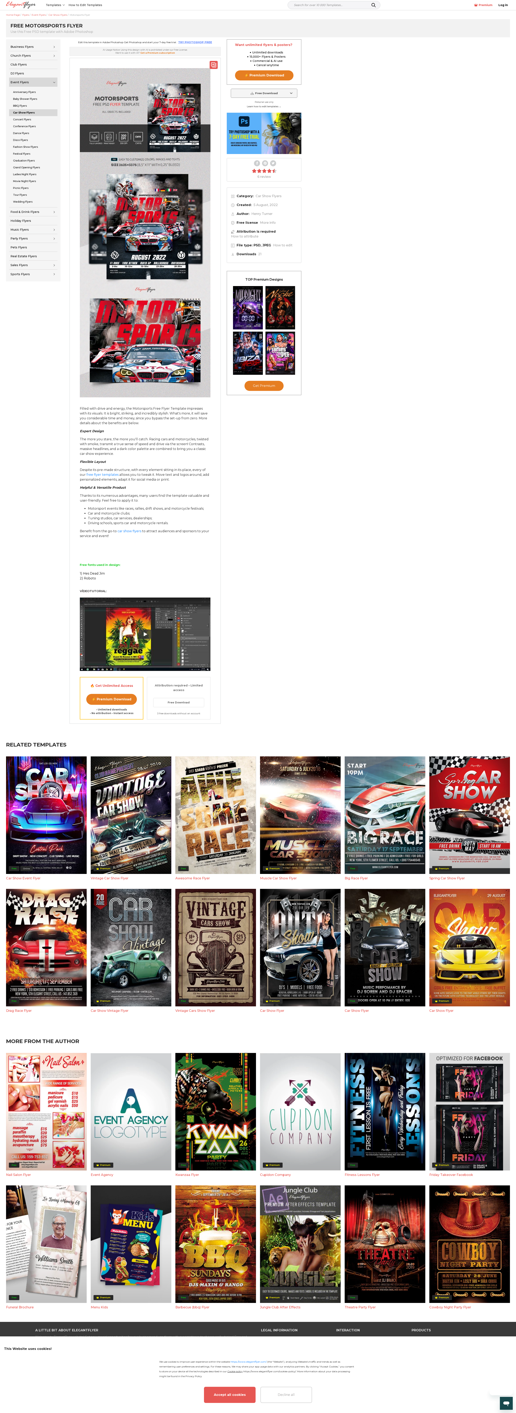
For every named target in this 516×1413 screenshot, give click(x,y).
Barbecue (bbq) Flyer (192, 1307)
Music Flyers (19, 229)
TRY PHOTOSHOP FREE (195, 42)
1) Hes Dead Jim (92, 573)
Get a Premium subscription (157, 52)
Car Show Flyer (272, 1011)
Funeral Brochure (20, 1307)
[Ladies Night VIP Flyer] (280, 353)
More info (268, 223)
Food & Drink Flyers (24, 212)
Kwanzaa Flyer (187, 1175)
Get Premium (264, 386)
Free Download (179, 702)
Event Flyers (19, 82)
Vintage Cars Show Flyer (195, 1011)
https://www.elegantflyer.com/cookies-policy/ (269, 1371)
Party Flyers (19, 238)
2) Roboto (88, 578)
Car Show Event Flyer (23, 878)
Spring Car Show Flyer (447, 878)
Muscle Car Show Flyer (278, 878)
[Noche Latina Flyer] (280, 307)
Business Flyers (22, 47)
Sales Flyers (19, 265)
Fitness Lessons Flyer (362, 1175)
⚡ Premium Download (111, 699)
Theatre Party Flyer (360, 1307)
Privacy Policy (193, 1376)
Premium (485, 5)
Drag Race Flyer (19, 1011)
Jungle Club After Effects (280, 1307)
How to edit (282, 245)
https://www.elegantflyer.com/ (249, 1361)
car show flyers (129, 531)
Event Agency (102, 1175)
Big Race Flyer (356, 878)
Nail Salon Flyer (18, 1175)
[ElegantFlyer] (21, 5)
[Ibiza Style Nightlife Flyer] (248, 353)
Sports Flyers (20, 274)
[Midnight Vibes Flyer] (248, 307)
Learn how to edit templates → (264, 106)
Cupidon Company (275, 1175)
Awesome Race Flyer (192, 878)
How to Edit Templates (85, 5)
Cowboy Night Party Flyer (450, 1307)
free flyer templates (102, 475)
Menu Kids (99, 1307)
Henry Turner (262, 214)
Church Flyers (20, 55)
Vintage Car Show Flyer (109, 878)
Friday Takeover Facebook (451, 1175)
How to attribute (244, 236)
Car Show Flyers (269, 196)
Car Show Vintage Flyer (109, 1011)
